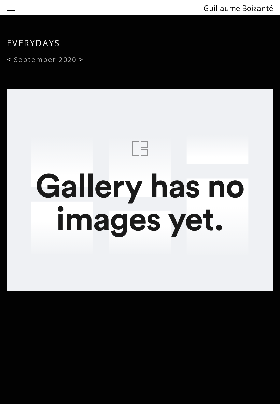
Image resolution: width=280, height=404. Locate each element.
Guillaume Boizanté (238, 8)
